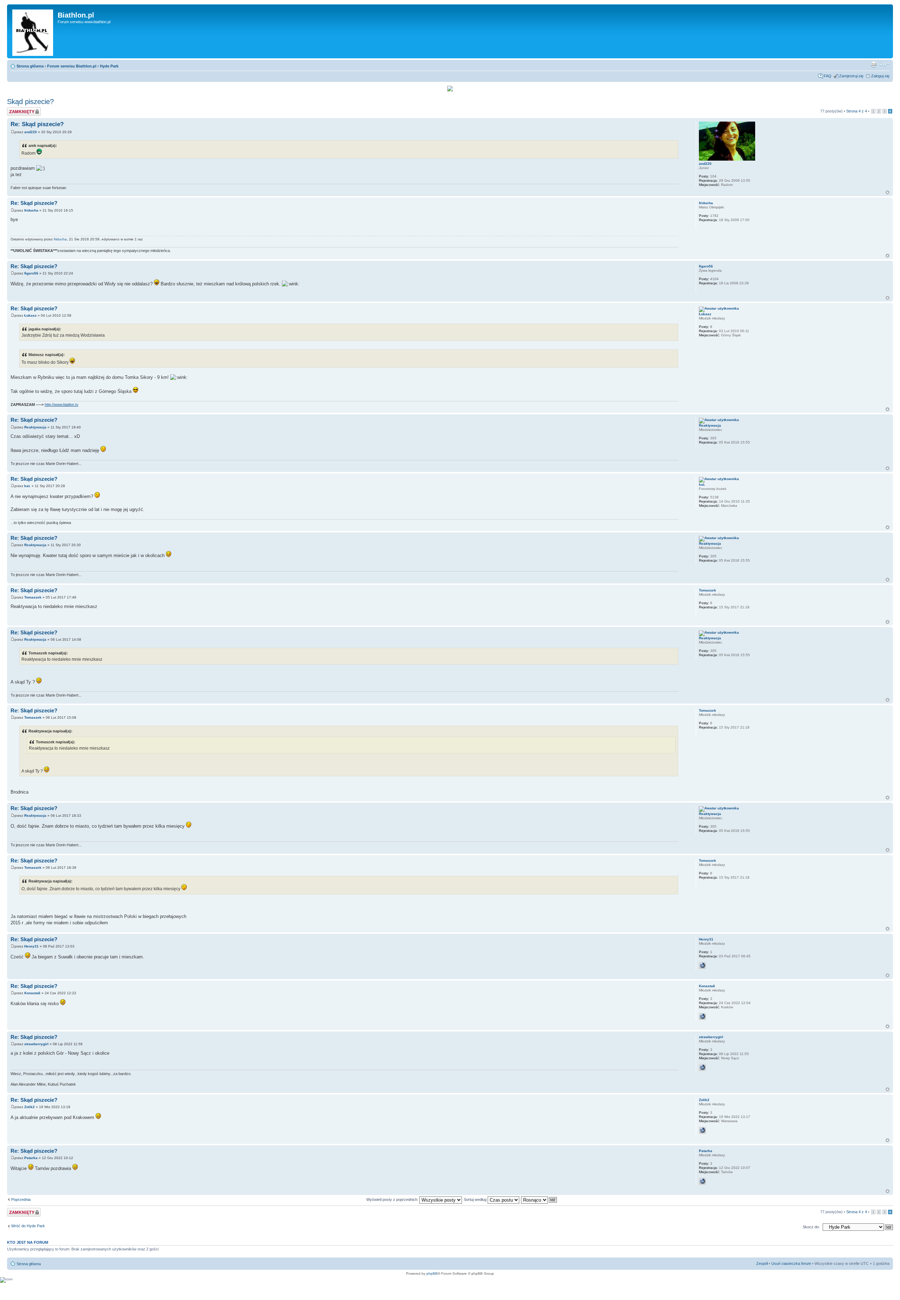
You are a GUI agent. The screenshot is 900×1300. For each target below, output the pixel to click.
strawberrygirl (36, 1044)
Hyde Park (109, 66)
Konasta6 (32, 993)
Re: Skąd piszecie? (37, 124)
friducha (31, 210)
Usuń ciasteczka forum (791, 1263)
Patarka (31, 1158)
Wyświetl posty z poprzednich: (392, 1199)
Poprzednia (21, 1199)
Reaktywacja (35, 427)
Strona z (856, 111)
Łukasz (30, 315)
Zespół (762, 1263)
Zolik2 (29, 1107)
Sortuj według (476, 1199)
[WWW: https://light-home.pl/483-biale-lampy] (702, 1067)
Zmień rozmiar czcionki (884, 65)
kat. (27, 486)
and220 (30, 132)
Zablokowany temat (23, 109)
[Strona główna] (33, 31)
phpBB (432, 1273)
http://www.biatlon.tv (61, 404)
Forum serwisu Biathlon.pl (71, 66)
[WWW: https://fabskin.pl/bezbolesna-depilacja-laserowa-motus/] (702, 1016)
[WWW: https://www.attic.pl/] (702, 1181)
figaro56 (31, 273)
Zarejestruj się (851, 76)
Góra (887, 192)
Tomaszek (32, 597)
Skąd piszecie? (30, 101)
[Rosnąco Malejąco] (539, 1199)
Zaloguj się (880, 76)
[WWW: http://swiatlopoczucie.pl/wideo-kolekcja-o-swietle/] (702, 1130)
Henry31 (31, 946)
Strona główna (30, 66)
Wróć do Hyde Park (28, 1226)
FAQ (827, 76)
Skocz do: (811, 1227)
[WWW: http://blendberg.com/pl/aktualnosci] (702, 965)
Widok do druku (874, 65)
